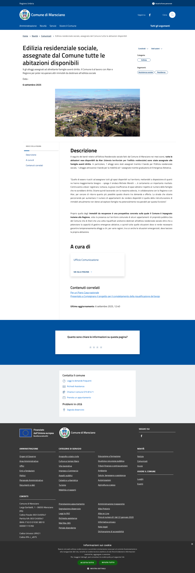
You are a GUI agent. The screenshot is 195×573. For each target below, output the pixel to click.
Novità (35, 36)
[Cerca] (172, 15)
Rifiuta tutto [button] (108, 562)
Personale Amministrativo (31, 480)
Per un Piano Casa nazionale (84, 292)
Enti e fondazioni (27, 470)
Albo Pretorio (104, 508)
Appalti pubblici (66, 475)
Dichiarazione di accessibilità (111, 531)
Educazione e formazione (109, 456)
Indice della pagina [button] (33, 146)
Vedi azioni (155, 48)
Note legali (103, 526)
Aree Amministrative (29, 461)
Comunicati (46, 36)
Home (25, 36)
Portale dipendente (67, 527)
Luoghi (140, 479)
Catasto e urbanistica (68, 480)
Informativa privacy (107, 522)
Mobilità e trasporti (67, 489)
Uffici (22, 466)
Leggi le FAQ (64, 513)
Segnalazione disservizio (70, 508)
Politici (23, 475)
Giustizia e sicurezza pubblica (111, 461)
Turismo (62, 485)
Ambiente (102, 470)
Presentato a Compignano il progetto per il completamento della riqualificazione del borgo (115, 296)
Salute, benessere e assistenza (112, 475)
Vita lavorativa (65, 466)
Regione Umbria (27, 3)
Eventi (140, 483)
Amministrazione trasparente (111, 503)
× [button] (192, 544)
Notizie (140, 456)
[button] (97, 568)
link (123, 557)
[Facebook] (148, 14)
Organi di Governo (28, 456)
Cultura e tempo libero (69, 461)
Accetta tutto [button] (87, 562)
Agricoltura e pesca (106, 484)
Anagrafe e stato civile (69, 456)
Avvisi (140, 466)
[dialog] (97, 557)
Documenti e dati (27, 485)
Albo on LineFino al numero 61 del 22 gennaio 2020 (116, 515)
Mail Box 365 (65, 523)
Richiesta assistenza (68, 518)
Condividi (142, 48)
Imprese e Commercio (68, 470)
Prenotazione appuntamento (71, 503)
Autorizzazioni (104, 480)
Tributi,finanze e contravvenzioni (113, 465)
